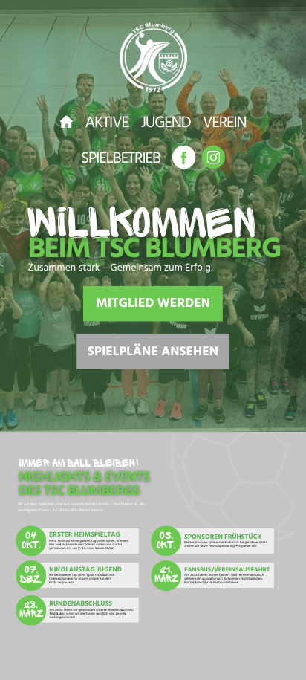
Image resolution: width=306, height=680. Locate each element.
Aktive (106, 124)
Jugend (165, 124)
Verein (225, 124)
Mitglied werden (153, 305)
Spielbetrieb (120, 159)
